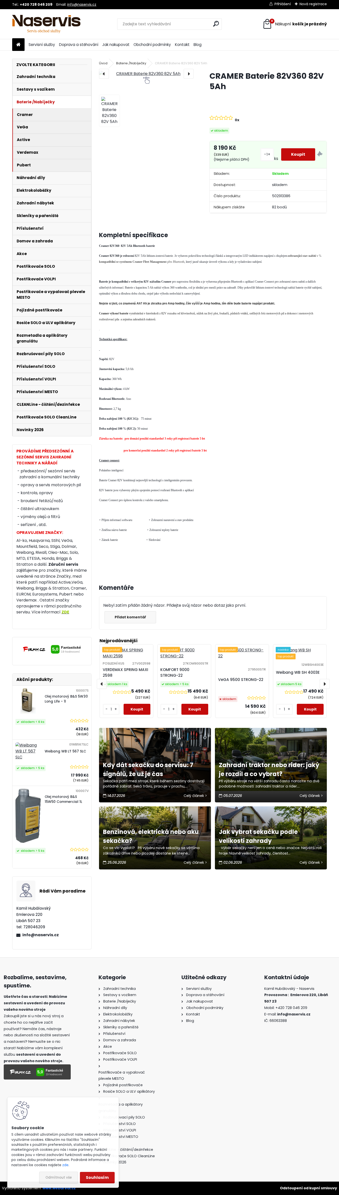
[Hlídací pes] (320, 154)
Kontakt (182, 44)
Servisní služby (42, 44)
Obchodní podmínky (152, 44)
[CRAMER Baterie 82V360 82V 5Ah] (146, 74)
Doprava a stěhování (78, 44)
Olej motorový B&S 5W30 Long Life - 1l (66, 699)
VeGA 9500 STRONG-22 (240, 679)
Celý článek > (195, 795)
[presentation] (104, 74)
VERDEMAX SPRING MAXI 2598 (125, 672)
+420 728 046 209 (291, 1007)
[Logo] (46, 24)
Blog (198, 44)
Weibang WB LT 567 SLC (65, 751)
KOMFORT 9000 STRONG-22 (174, 672)
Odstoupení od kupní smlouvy (308, 1188)
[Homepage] (18, 44)
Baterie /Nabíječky (131, 63)
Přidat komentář (130, 617)
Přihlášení (282, 3)
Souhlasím (97, 1177)
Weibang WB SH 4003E (298, 672)
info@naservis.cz (81, 4)
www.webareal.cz (59, 1188)
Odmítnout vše (58, 1177)
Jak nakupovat (116, 44)
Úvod (103, 63)
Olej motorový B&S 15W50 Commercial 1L (63, 799)
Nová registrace (313, 3)
